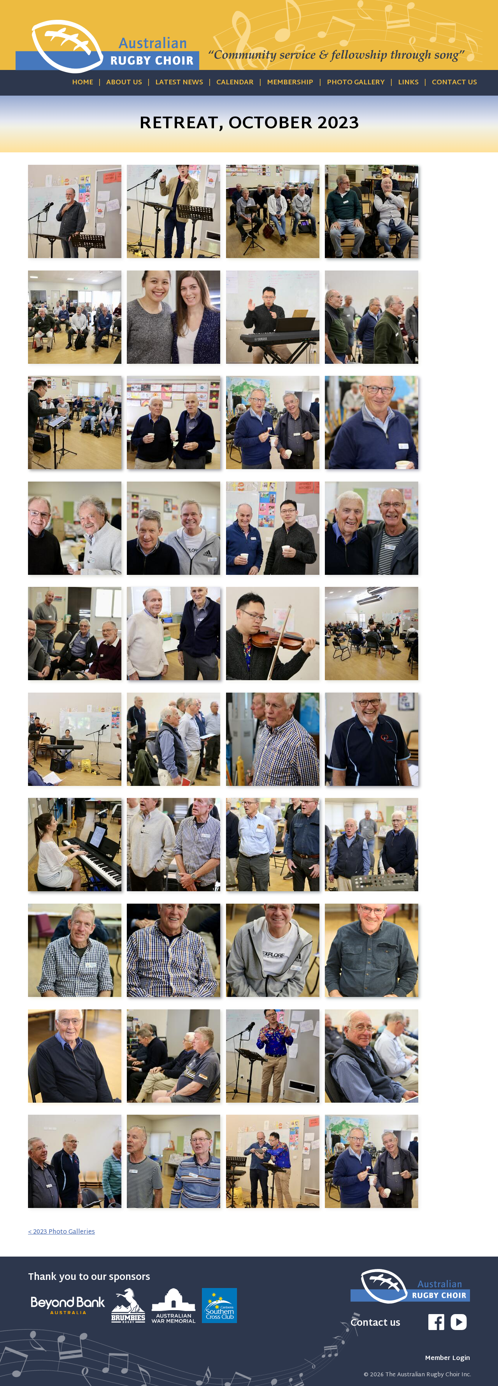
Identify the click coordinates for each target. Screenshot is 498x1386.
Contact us (454, 83)
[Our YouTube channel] (459, 1328)
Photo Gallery (356, 83)
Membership (290, 83)
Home (82, 83)
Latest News (179, 83)
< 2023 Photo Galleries (61, 1232)
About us (124, 83)
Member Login (447, 1358)
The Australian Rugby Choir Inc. (428, 1375)
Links (408, 83)
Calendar (235, 83)
